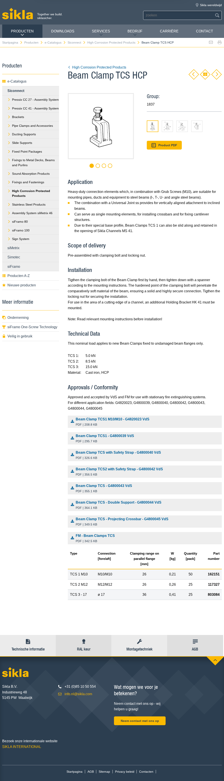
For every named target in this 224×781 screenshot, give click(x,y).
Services (101, 31)
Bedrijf (135, 31)
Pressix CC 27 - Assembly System (35, 99)
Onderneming (18, 317)
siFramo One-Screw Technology (32, 327)
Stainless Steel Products (29, 204)
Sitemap (104, 771)
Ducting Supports (24, 134)
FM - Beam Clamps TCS (95, 538)
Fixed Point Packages (27, 151)
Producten (22, 31)
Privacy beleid (124, 771)
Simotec (13, 257)
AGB (91, 771)
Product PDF (167, 145)
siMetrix (13, 248)
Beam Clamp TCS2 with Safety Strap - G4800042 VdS (119, 471)
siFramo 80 (20, 221)
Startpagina (10, 42)
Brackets (18, 117)
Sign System (20, 239)
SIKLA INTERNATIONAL (21, 747)
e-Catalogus (53, 42)
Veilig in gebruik (19, 336)
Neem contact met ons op (140, 721)
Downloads (62, 31)
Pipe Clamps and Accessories (32, 125)
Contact (204, 31)
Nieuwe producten (21, 285)
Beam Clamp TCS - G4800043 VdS (104, 488)
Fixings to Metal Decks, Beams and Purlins (33, 162)
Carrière (169, 31)
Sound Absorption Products (31, 173)
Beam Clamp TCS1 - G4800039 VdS (105, 438)
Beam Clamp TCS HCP (158, 42)
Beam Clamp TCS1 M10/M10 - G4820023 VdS (112, 421)
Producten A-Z (18, 276)
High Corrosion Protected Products (111, 42)
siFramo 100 (21, 230)
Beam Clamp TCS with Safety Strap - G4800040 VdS (118, 455)
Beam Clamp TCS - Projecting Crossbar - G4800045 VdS (122, 521)
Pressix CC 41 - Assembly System (35, 108)
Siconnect (74, 42)
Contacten (146, 771)
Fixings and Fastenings (28, 182)
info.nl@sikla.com (78, 694)
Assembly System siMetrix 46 (32, 213)
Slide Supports (22, 143)
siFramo (13, 266)
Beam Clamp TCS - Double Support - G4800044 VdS (118, 505)
